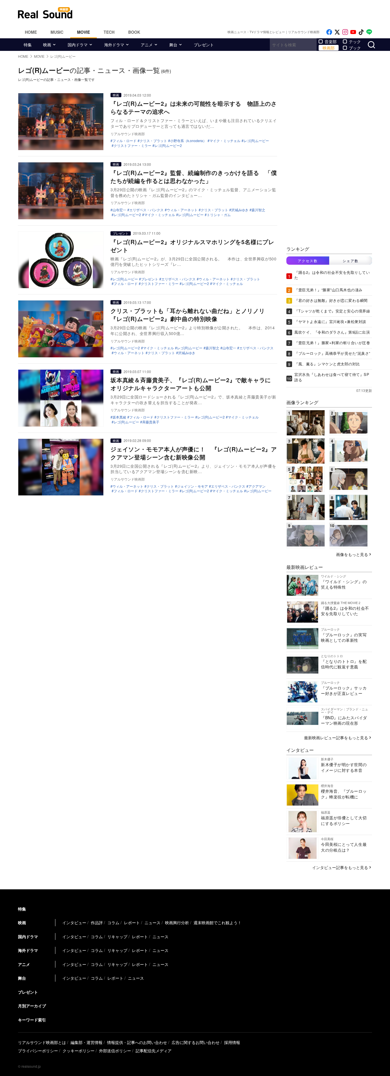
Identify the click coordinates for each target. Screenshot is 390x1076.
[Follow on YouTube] (353, 32)
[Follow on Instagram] (345, 32)
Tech (109, 32)
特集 (28, 44)
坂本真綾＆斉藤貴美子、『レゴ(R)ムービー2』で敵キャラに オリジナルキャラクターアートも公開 (193, 384)
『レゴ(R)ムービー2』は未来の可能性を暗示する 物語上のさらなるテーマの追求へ (193, 107)
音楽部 (331, 41)
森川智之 (258, 210)
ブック (355, 48)
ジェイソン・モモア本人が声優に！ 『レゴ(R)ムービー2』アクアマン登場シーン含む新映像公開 (193, 453)
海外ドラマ (114, 44)
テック (355, 41)
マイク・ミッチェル (225, 140)
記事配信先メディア (154, 1050)
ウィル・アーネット (182, 210)
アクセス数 (308, 260)
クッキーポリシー (79, 1050)
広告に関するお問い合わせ (196, 1042)
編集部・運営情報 (86, 1042)
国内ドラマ (78, 44)
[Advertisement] (233, 13)
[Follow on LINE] (369, 32)
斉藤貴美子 (150, 422)
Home (31, 32)
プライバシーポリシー (38, 1050)
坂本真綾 (119, 417)
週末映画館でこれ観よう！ (218, 922)
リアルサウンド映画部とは (42, 1042)
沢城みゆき (239, 210)
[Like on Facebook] (329, 32)
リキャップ (117, 936)
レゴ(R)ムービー (256, 140)
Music (57, 32)
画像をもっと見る (352, 554)
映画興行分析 (177, 922)
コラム (113, 922)
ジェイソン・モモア (192, 486)
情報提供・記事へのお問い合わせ (137, 1042)
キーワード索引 (32, 1020)
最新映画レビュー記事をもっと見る (336, 737)
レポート (132, 922)
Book (134, 32)
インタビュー (74, 922)
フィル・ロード (124, 140)
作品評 (97, 922)
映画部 (329, 48)
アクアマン (257, 486)
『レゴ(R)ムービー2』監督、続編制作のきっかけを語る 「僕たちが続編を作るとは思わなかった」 (193, 176)
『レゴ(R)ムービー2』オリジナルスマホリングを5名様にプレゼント (192, 246)
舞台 (173, 44)
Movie (83, 32)
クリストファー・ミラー (132, 145)
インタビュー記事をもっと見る (340, 867)
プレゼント (204, 44)
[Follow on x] (337, 32)
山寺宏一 (119, 210)
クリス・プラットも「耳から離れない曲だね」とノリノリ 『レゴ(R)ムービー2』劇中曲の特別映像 (190, 314)
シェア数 (351, 260)
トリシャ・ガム (219, 214)
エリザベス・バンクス (146, 210)
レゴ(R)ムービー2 (168, 145)
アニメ (147, 44)
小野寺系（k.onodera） (188, 140)
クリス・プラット (153, 140)
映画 (47, 44)
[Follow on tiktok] (361, 32)
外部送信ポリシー (115, 1050)
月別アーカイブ (32, 1006)
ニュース (152, 922)
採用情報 (232, 1042)
